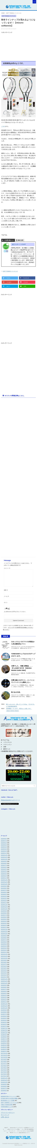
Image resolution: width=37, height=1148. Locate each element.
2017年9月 (4, 1059)
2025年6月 (4, 867)
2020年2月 (4, 999)
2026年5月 (4, 845)
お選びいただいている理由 (13, 1129)
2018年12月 (4, 1028)
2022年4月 (4, 946)
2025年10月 (4, 859)
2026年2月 (4, 851)
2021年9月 (4, 960)
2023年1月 (4, 927)
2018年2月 (4, 1049)
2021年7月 (4, 964)
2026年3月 (4, 849)
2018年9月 (4, 1034)
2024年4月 (4, 896)
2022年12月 (4, 929)
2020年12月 (4, 979)
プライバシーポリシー (8, 1112)
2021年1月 (4, 977)
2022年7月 (4, 940)
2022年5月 (4, 944)
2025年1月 (4, 878)
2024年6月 (4, 892)
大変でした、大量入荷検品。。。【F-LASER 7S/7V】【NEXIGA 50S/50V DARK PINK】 (22, 668)
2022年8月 (4, 937)
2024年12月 (4, 880)
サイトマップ (5, 1115)
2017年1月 (4, 1076)
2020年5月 (4, 993)
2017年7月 (4, 1063)
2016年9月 (4, 1084)
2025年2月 (4, 876)
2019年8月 (4, 1012)
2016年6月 (4, 1090)
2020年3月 (4, 997)
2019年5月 (4, 1018)
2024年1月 (4, 902)
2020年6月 (4, 991)
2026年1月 (4, 853)
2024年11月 (4, 882)
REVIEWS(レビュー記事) (7, 1100)
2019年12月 (4, 1004)
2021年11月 (4, 956)
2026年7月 (4, 840)
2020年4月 (4, 995)
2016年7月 (4, 1088)
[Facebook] (7, 251)
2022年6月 (4, 942)
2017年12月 (4, 1053)
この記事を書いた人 (9, 240)
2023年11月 (4, 906)
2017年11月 (4, 1055)
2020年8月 (4, 987)
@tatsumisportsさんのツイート (10, 800)
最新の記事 (20, 240)
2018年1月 (4, 1051)
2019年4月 (4, 1020)
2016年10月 (4, 1082)
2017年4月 (4, 1070)
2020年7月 (4, 989)
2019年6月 (4, 1016)
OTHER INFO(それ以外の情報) (9, 1098)
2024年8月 (4, 888)
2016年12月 (4, 1078)
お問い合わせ (5, 1117)
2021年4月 (4, 970)
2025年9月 (4, 861)
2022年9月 (4, 935)
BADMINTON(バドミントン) (8, 1096)
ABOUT (6, 1127)
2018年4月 (4, 1045)
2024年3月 (4, 898)
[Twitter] (5, 251)
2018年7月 (4, 1039)
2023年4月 (4, 921)
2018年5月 (4, 1043)
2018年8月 (4, 1037)
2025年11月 (4, 857)
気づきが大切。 (16, 692)
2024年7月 (4, 890)
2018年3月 (4, 1047)
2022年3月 (4, 948)
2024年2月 (4, 900)
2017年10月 (4, 1057)
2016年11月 (4, 1080)
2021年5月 (4, 968)
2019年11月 (4, 1006)
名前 (6, 590)
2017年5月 (4, 1068)
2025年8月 (4, 863)
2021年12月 (4, 954)
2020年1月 (4, 1001)
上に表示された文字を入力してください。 (15, 611)
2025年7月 (4, 865)
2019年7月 (4, 1014)
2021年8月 (4, 962)
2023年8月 (4, 913)
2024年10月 (4, 884)
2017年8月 (4, 1061)
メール (6, 596)
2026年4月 (4, 847)
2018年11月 (4, 1030)
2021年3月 (4, 973)
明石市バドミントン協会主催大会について (20, 1132)
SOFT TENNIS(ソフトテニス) (10, 271)
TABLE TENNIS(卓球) (7, 1104)
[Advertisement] (18, 46)
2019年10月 (4, 1008)
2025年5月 (4, 869)
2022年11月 (4, 931)
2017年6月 (4, 1065)
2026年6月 (4, 842)
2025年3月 (4, 873)
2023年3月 (4, 923)
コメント (7, 568)
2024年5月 (4, 894)
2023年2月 (4, 925)
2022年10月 (4, 933)
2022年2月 (4, 950)
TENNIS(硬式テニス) (6, 1106)
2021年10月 (4, 958)
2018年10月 (4, 1032)
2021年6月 (4, 966)
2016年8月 (4, 1086)
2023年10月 (4, 909)
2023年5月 (4, 919)
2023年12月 (4, 904)
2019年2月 (4, 1024)
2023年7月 (4, 915)
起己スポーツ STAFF (19, 244)
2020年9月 (4, 985)
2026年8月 (4, 838)
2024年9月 (4, 886)
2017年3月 (4, 1072)
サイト (5, 602)
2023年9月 (4, 911)
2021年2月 (4, 975)
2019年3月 (4, 1022)
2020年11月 (4, 981)
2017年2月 (4, 1074)
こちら (3, 126)
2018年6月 (4, 1041)
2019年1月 (4, 1026)
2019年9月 (4, 1010)
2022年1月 (4, 952)
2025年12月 (4, 855)
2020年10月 (4, 983)
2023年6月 (4, 917)
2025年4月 (4, 871)
